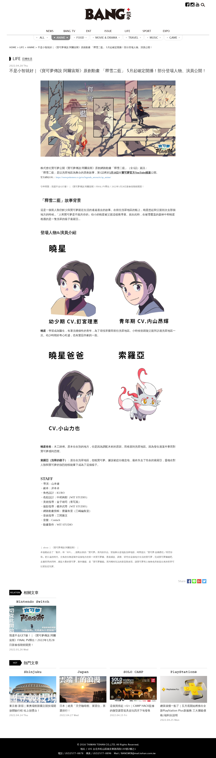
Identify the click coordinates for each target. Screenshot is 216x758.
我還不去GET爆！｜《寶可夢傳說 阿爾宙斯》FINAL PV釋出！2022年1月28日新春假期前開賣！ (32, 640)
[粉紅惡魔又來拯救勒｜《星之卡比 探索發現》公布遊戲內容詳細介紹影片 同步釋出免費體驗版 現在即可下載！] (183, 689)
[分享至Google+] (199, 581)
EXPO (166, 31)
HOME (12, 47)
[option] (32, 625)
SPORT (147, 31)
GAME (173, 37)
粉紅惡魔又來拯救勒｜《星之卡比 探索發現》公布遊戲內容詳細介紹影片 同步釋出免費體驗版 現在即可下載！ (183, 710)
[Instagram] (192, 4)
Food (80, 37)
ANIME (61, 37)
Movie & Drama (106, 37)
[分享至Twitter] (204, 581)
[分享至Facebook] (189, 581)
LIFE (127, 31)
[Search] (202, 4)
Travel (133, 37)
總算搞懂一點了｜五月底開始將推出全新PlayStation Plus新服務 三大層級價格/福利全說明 (133, 710)
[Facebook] (187, 4)
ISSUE (108, 31)
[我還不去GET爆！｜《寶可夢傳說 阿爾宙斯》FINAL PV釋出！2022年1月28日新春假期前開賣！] (32, 619)
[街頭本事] (108, 14)
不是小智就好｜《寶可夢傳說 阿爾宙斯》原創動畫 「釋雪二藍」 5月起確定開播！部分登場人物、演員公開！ (95, 47)
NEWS (49, 31)
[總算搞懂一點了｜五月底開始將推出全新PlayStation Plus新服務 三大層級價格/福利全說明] (133, 689)
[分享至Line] (194, 581)
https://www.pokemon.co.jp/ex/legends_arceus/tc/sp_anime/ (83, 177)
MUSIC (154, 37)
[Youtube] (197, 4)
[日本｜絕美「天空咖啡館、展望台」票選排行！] (32, 689)
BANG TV (69, 31)
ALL (42, 37)
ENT (88, 31)
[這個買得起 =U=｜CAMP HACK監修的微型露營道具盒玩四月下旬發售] (83, 689)
